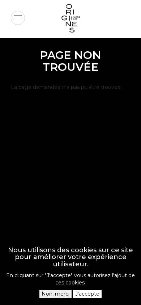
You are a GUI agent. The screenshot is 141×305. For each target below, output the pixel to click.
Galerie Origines (75, 38)
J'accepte (87, 294)
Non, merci (55, 294)
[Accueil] (70, 18)
